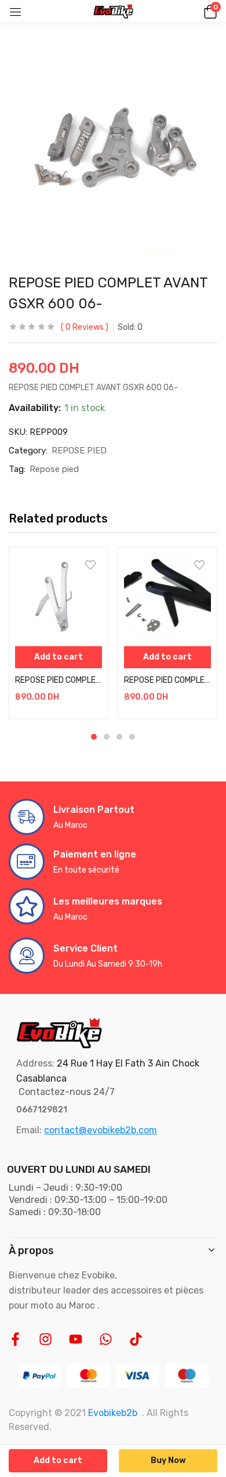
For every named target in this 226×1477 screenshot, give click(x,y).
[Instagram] (45, 1339)
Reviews (84, 327)
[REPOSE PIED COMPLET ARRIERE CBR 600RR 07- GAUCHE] (58, 596)
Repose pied (54, 469)
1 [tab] (94, 737)
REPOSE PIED (79, 450)
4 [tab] (132, 737)
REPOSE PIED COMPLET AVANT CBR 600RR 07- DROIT (167, 680)
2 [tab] (107, 737)
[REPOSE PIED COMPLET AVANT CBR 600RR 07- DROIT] (167, 596)
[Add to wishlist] (90, 565)
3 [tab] (119, 737)
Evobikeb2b (112, 1412)
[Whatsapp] (105, 1339)
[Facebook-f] (15, 1339)
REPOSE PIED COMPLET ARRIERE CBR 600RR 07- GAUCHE (58, 680)
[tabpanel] (58, 633)
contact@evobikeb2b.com (100, 1130)
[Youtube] (75, 1339)
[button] (208, 11)
